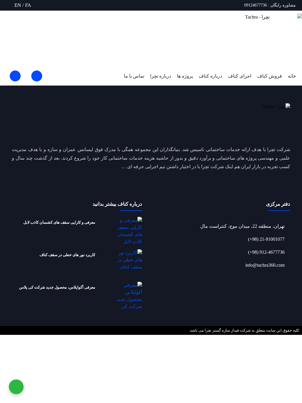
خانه (292, 75)
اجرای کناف (239, 75)
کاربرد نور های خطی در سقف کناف (67, 255)
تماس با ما (134, 75)
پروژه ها (185, 75)
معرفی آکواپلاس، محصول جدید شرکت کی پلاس (57, 287)
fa (28, 5)
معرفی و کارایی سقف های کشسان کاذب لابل (59, 222)
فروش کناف (269, 75)
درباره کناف (210, 75)
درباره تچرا (160, 75)
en (17, 5)
